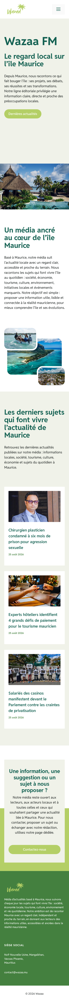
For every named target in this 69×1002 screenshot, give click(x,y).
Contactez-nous (34, 849)
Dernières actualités (22, 114)
